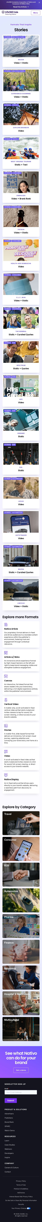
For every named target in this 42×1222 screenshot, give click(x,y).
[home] (10, 13)
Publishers (9, 1118)
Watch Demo (10, 1130)
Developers (9, 1153)
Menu (35, 13)
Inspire (7, 1157)
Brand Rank (9, 1122)
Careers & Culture (12, 1168)
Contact (8, 1172)
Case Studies (10, 1145)
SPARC (7, 1126)
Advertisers (9, 1114)
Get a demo (21, 1070)
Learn (7, 1141)
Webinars (8, 1149)
